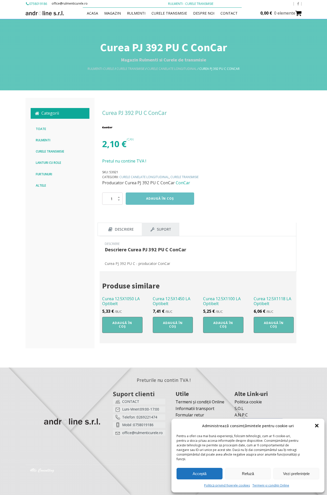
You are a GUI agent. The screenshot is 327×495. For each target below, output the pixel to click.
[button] (316, 425)
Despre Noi (203, 13)
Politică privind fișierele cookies (227, 485)
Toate (41, 129)
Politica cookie (248, 402)
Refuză (248, 473)
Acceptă (199, 473)
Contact (229, 13)
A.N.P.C (241, 415)
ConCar (183, 183)
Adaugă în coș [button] (122, 325)
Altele (41, 185)
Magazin (112, 13)
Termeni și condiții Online (270, 485)
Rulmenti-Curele (101, 69)
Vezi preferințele (296, 473)
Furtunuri (44, 174)
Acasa (92, 13)
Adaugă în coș (160, 198)
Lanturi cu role (48, 162)
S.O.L (239, 408)
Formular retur (190, 415)
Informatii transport (195, 408)
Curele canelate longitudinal (172, 69)
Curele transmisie (169, 13)
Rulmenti (136, 13)
